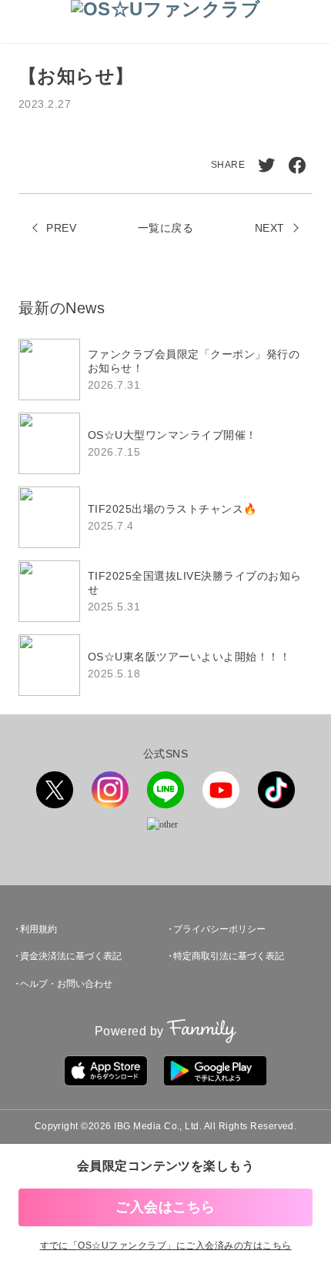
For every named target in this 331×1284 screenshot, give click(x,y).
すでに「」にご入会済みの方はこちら (166, 1245)
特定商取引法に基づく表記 (228, 956)
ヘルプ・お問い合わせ (66, 983)
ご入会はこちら (165, 1207)
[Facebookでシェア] (297, 165)
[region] (165, 517)
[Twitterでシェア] (266, 165)
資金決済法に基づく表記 (71, 956)
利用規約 (38, 929)
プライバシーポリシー (219, 929)
